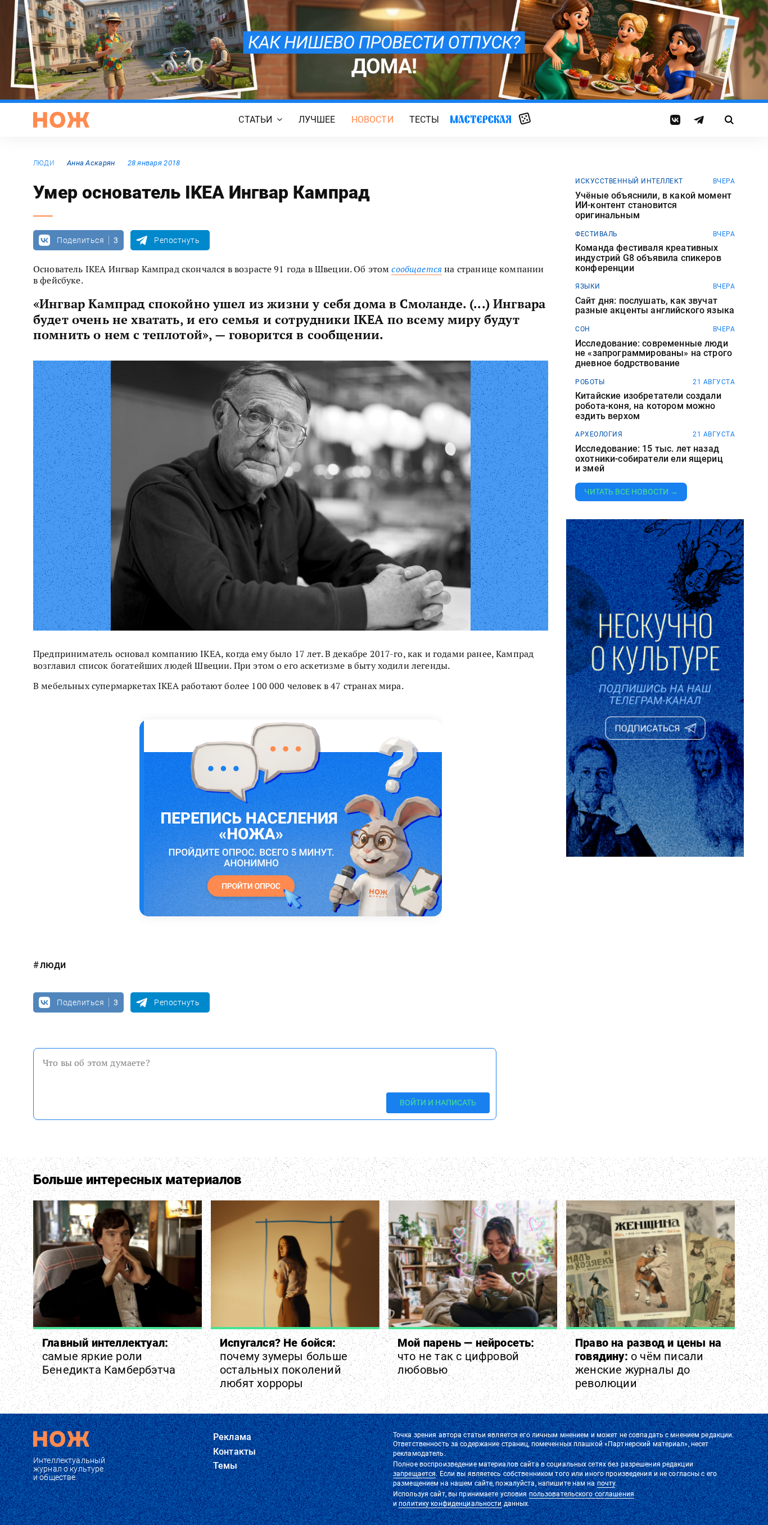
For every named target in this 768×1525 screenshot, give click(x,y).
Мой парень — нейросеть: (466, 1356)
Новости (372, 119)
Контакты (234, 1451)
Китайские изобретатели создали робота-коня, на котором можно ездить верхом (648, 406)
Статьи (255, 119)
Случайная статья (525, 119)
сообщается (416, 269)
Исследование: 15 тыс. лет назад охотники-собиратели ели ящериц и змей (649, 459)
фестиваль (596, 234)
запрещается (414, 1474)
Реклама (232, 1437)
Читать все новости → (631, 491)
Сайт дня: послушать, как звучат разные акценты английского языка (654, 306)
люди (44, 163)
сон (582, 329)
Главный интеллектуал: (108, 1356)
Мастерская (480, 119)
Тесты (424, 119)
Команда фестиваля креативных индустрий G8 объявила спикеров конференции (648, 258)
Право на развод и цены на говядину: (648, 1363)
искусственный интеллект (629, 181)
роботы (589, 382)
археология (598, 434)
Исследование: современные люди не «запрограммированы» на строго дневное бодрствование (653, 353)
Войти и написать (438, 1102)
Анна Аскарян (91, 163)
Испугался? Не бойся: (283, 1363)
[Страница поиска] (729, 120)
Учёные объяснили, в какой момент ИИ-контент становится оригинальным (653, 206)
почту (606, 1483)
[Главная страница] (61, 119)
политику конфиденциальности (450, 1504)
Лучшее (317, 119)
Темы (225, 1465)
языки (587, 286)
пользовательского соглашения (581, 1494)
